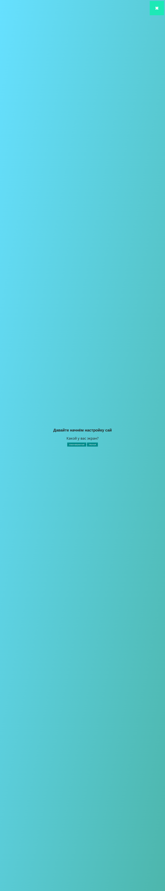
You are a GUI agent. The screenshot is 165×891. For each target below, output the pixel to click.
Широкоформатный (76, 444)
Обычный (92, 444)
